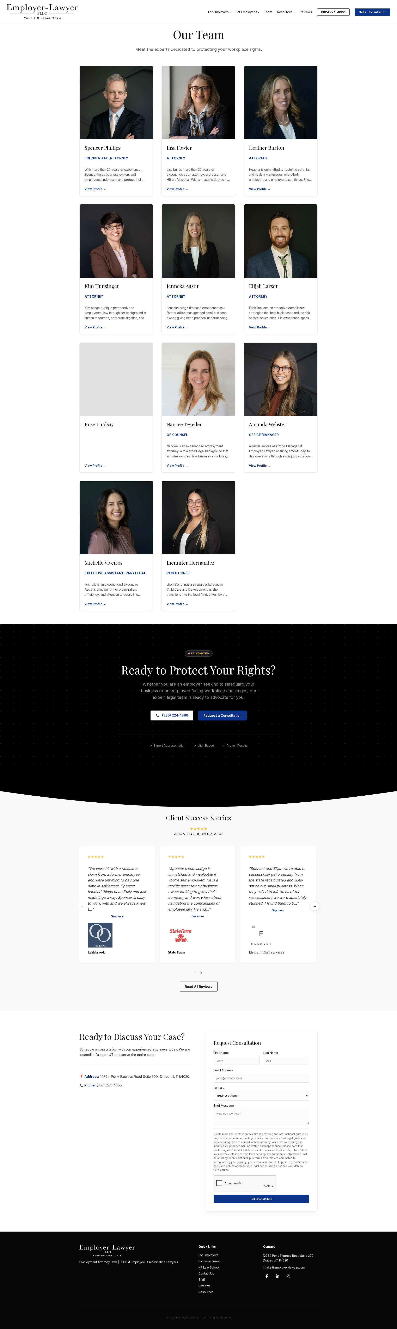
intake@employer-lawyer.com (284, 1267)
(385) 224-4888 (333, 12)
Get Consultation (261, 1199)
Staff (201, 1279)
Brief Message (224, 1105)
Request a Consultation (222, 715)
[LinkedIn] (277, 1276)
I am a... (219, 1088)
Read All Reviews (198, 986)
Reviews (306, 12)
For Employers (219, 12)
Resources (286, 12)
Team (268, 12)
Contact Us (206, 1273)
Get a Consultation (372, 12)
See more (117, 916)
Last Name (270, 1052)
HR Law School (208, 1267)
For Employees (247, 12)
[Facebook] (266, 1276)
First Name (221, 1052)
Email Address (223, 1070)
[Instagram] (288, 1276)
